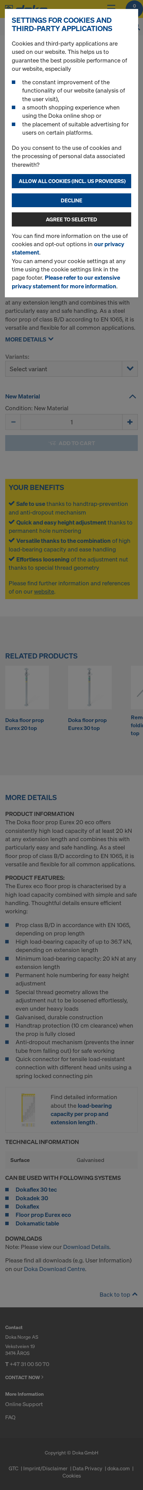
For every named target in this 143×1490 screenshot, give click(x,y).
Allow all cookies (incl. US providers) (72, 180)
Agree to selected (71, 219)
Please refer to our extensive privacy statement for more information (66, 281)
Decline (71, 200)
